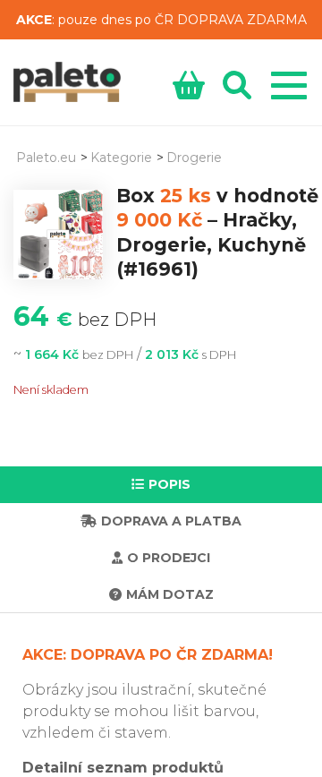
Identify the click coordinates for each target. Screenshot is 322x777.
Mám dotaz (170, 594)
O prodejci (168, 558)
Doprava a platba (171, 521)
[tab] (161, 484)
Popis (169, 484)
